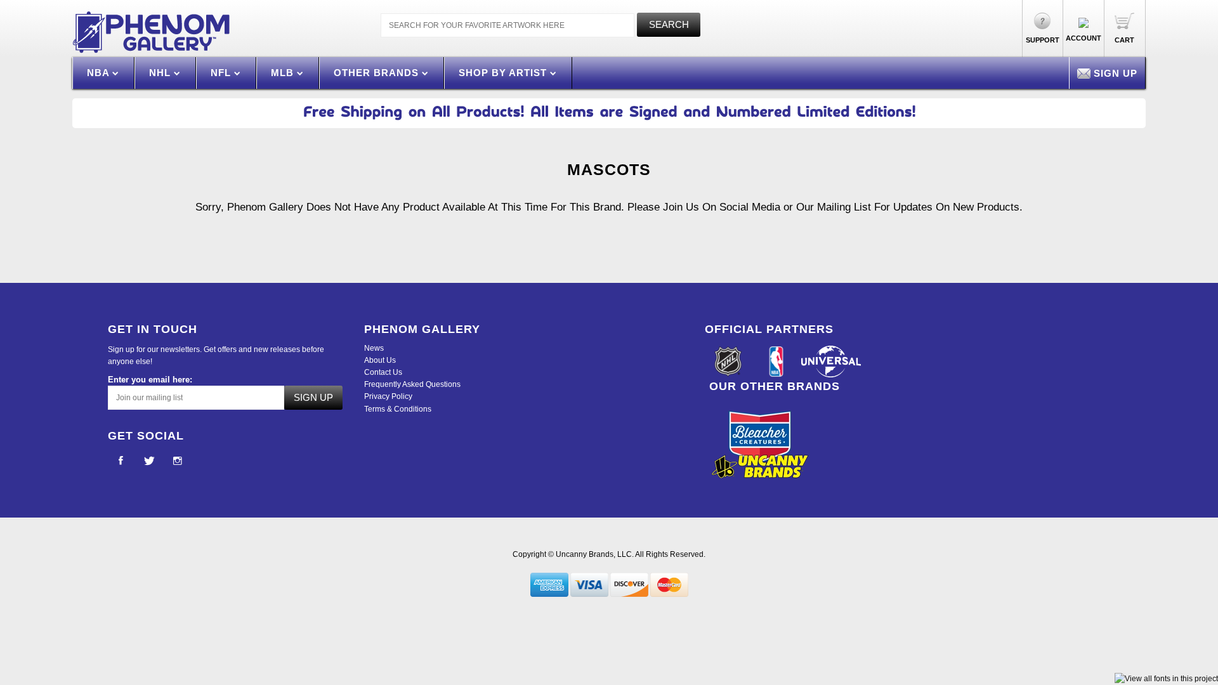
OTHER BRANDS (378, 72)
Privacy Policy (388, 396)
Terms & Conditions (397, 409)
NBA (99, 72)
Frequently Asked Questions (412, 384)
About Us (380, 360)
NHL (161, 72)
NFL (222, 72)
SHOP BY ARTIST (504, 72)
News (374, 348)
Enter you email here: (150, 379)
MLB (284, 72)
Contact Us (383, 372)
